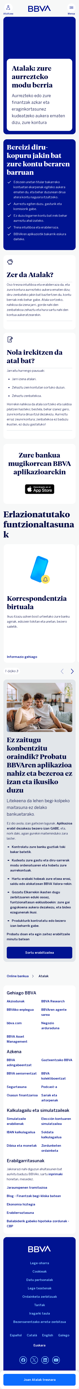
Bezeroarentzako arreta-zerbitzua (39, 1322)
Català (32, 1335)
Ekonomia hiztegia (21, 1204)
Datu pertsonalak (39, 1280)
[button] (8, 9)
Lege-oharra (39, 1263)
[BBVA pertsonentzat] (39, 8)
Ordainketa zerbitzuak (39, 1297)
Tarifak (39, 1305)
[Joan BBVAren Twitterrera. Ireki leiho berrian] (34, 1360)
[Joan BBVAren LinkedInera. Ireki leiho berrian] (45, 1360)
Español (16, 1335)
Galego (63, 1335)
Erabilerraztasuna (20, 1213)
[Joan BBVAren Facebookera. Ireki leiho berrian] (23, 1360)
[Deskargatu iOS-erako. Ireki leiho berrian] (39, 489)
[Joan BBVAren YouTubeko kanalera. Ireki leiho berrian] (56, 1360)
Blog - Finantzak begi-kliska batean (34, 1196)
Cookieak (39, 1271)
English (47, 1335)
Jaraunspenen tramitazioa (27, 1187)
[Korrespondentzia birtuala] (39, 569)
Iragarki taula (39, 1313)
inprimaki (55, 1174)
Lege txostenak (39, 1288)
